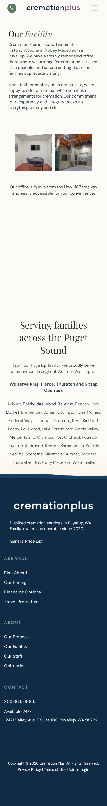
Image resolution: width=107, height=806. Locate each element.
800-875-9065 (19, 701)
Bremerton (31, 412)
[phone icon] (12, 9)
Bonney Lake (87, 404)
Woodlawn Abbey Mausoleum (52, 50)
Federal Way (21, 420)
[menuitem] (53, 573)
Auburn (14, 404)
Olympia (45, 437)
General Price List (26, 541)
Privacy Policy (29, 769)
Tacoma (89, 454)
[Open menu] (94, 8)
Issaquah (43, 420)
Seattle (92, 445)
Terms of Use (55, 769)
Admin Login (79, 769)
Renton (52, 445)
